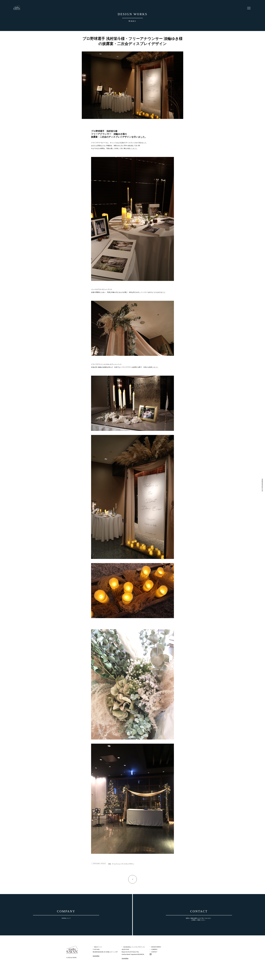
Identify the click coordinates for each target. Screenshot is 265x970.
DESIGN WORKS (156, 947)
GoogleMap (96, 956)
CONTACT (154, 952)
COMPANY (154, 949)
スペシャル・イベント (99, 863)
